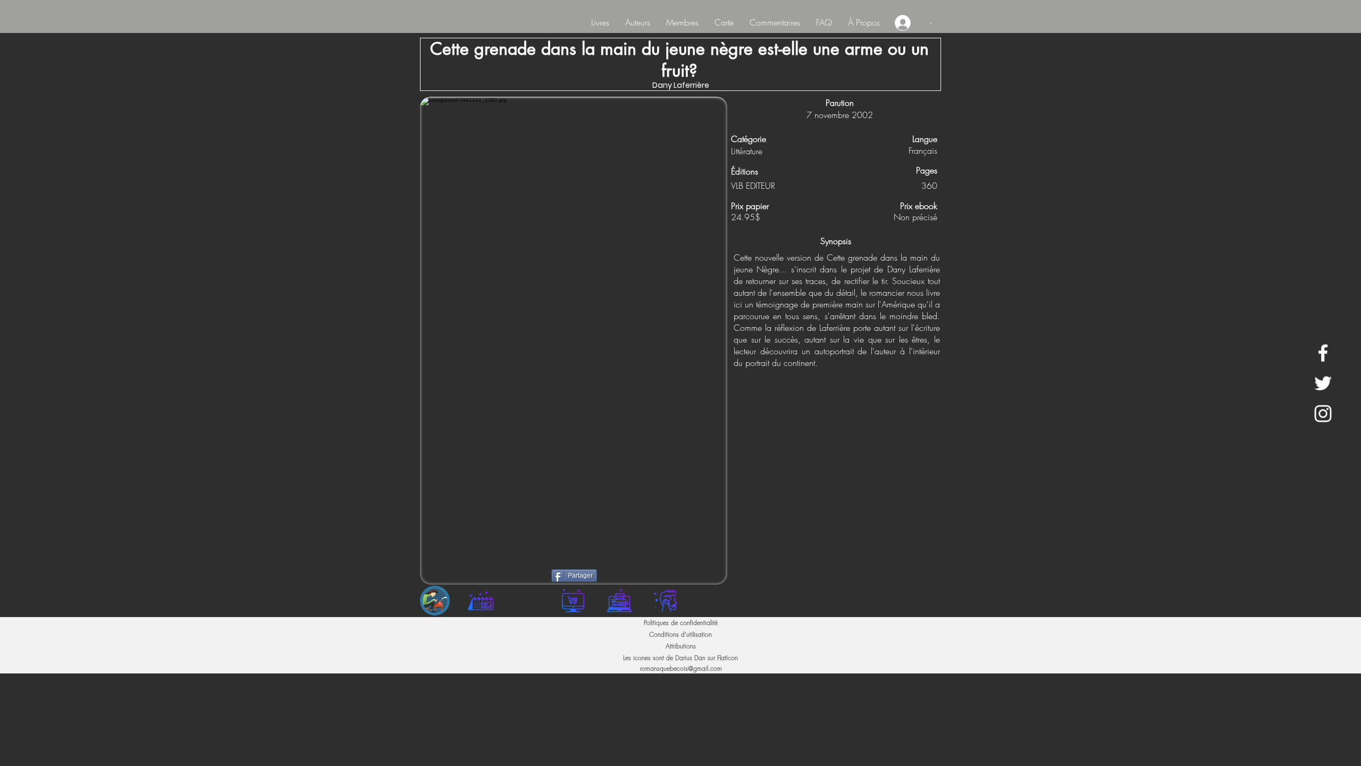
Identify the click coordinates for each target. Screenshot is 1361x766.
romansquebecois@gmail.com (681, 668)
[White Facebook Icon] (1323, 353)
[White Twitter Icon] (1323, 383)
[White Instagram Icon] (1323, 413)
